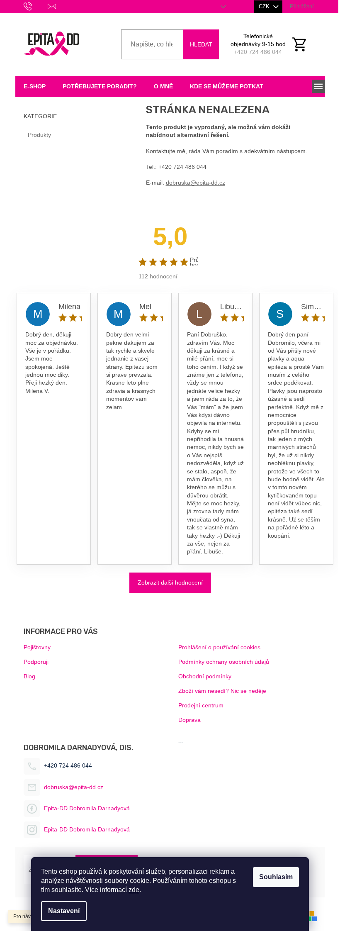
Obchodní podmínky (204, 676)
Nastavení (64, 910)
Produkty (39, 135)
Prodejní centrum (200, 705)
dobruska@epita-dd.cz (195, 182)
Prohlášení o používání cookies (219, 647)
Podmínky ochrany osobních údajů (223, 661)
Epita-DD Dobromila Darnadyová (87, 808)
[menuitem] (34, 86)
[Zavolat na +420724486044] (36, 6)
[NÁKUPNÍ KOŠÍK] (303, 44)
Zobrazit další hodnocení (170, 582)
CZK (265, 6)
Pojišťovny (37, 647)
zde (134, 889)
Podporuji (36, 661)
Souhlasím (276, 876)
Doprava (189, 720)
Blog (29, 676)
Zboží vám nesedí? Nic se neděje (222, 690)
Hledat (201, 44)
